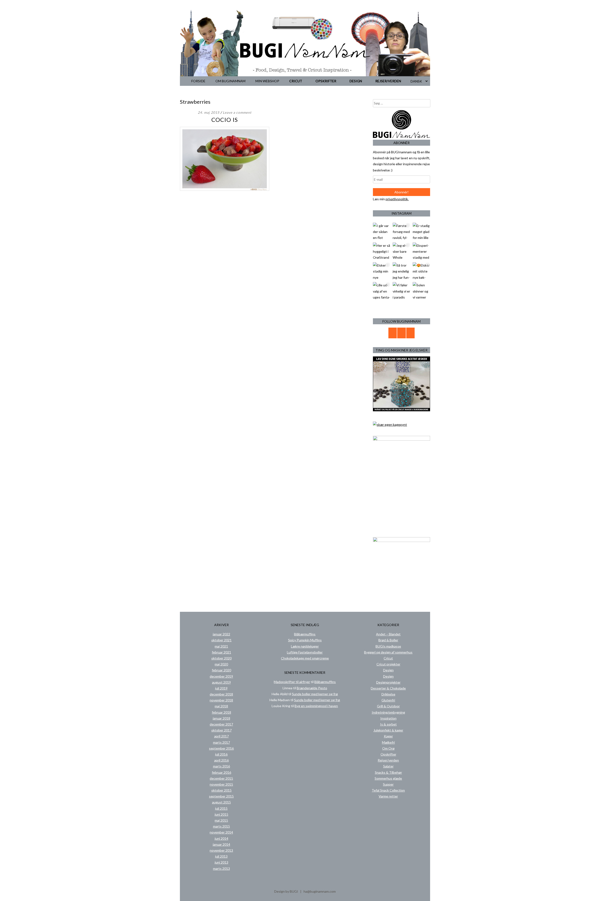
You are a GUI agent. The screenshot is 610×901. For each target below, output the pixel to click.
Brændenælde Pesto (312, 688)
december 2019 (221, 676)
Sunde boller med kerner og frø (315, 694)
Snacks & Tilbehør (388, 772)
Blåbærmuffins (304, 634)
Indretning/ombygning (388, 712)
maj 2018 (221, 706)
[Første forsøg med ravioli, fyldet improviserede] (401, 231)
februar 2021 (221, 652)
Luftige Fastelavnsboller (305, 652)
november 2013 (221, 850)
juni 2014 (221, 838)
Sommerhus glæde (388, 778)
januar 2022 (221, 634)
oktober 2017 (221, 730)
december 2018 (221, 694)
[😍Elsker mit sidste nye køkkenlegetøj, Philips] (421, 271)
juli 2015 (221, 808)
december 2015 (221, 778)
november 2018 (221, 700)
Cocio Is (224, 119)
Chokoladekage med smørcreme (305, 658)
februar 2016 (221, 772)
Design (356, 81)
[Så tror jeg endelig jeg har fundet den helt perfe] (401, 271)
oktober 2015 (221, 790)
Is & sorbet (388, 724)
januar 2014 (221, 844)
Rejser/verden (388, 81)
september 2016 (221, 748)
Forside (198, 81)
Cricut (295, 81)
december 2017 (221, 724)
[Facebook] (401, 333)
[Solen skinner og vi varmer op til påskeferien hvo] (421, 290)
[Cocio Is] (224, 189)
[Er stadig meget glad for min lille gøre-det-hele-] (421, 231)
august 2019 (221, 682)
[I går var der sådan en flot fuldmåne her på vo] (381, 231)
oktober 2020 (221, 658)
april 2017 (221, 736)
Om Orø (388, 748)
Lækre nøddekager (305, 646)
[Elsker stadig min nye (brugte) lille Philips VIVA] (381, 271)
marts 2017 (221, 742)
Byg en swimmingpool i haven (316, 706)
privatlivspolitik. (397, 199)
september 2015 (221, 796)
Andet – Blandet (388, 634)
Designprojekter (388, 682)
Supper (388, 784)
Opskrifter (325, 81)
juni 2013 (221, 862)
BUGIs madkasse (388, 646)
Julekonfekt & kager (388, 730)
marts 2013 (221, 868)
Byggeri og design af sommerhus (388, 652)
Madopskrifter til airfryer (292, 682)
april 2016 (221, 760)
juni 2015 (221, 814)
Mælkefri (388, 742)
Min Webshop (267, 81)
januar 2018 (221, 718)
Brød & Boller (388, 640)
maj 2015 (221, 820)
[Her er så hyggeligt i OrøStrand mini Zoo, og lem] (381, 251)
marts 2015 (221, 826)
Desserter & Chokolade (388, 688)
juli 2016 (221, 754)
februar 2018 (221, 712)
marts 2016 (221, 766)
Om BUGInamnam (230, 81)
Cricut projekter (388, 664)
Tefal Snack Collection (388, 790)
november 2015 (221, 784)
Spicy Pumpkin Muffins (305, 640)
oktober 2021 (221, 640)
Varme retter (388, 796)
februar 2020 (221, 670)
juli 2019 (221, 688)
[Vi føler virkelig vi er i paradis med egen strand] (401, 290)
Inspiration (388, 718)
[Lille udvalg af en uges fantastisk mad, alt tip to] (381, 290)
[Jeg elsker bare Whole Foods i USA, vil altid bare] (401, 251)
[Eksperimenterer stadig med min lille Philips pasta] (421, 251)
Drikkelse (388, 694)
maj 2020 (221, 664)
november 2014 (221, 832)
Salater (388, 766)
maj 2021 (221, 646)
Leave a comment (237, 112)
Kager (388, 736)
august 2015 (221, 802)
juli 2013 (221, 856)
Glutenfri (388, 700)
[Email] (392, 333)
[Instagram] (410, 333)
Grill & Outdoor (388, 706)
